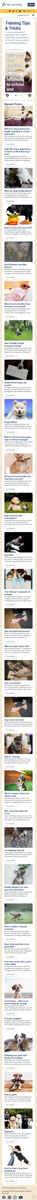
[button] (31, 4)
